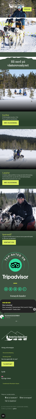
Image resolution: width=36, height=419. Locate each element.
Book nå (27, 9)
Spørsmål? (7, 234)
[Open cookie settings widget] (3, 416)
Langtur (6, 172)
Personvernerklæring (8, 353)
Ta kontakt (7, 364)
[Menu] (2, 4)
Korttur (5, 115)
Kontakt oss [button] (9, 242)
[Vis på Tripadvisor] (2, 316)
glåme (15, 408)
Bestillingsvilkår (7, 356)
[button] (1, 309)
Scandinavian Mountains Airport (11, 383)
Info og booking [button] (10, 123)
